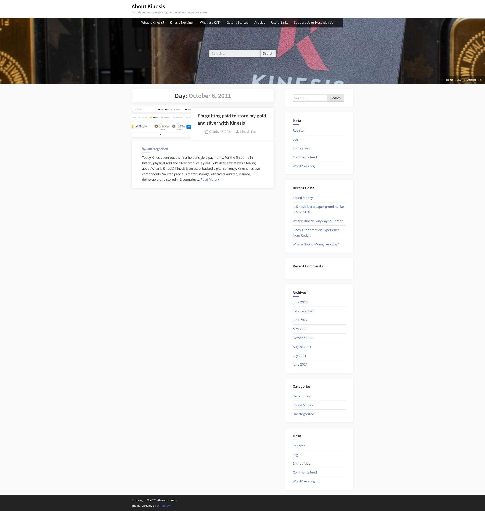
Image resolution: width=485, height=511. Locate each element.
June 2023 (300, 302)
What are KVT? (210, 22)
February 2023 (303, 311)
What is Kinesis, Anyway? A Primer (318, 221)
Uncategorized (157, 149)
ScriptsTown (164, 505)
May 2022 (300, 329)
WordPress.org (304, 166)
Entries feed (302, 148)
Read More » (209, 180)
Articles (259, 22)
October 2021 (303, 338)
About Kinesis (148, 6)
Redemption (302, 396)
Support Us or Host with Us (313, 22)
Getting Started (238, 22)
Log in (297, 139)
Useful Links (279, 22)
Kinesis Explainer (182, 22)
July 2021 (299, 355)
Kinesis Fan (248, 131)
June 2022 (300, 320)
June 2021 (300, 364)
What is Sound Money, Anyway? (316, 244)
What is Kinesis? (152, 22)
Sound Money (303, 197)
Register (299, 130)
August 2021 (302, 347)
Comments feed (305, 157)
